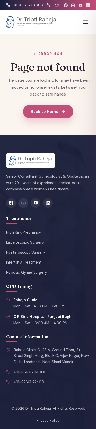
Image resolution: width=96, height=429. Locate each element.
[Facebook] (66, 5)
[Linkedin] (88, 5)
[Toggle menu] (85, 22)
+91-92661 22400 (29, 382)
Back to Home (44, 111)
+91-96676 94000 (30, 372)
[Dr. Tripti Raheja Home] (31, 22)
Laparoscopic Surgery (25, 242)
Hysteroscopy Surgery (25, 252)
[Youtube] (80, 5)
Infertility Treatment (24, 262)
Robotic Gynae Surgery (26, 272)
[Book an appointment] (57, 5)
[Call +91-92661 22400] (49, 5)
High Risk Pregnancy (23, 232)
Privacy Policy (48, 420)
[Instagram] (73, 5)
